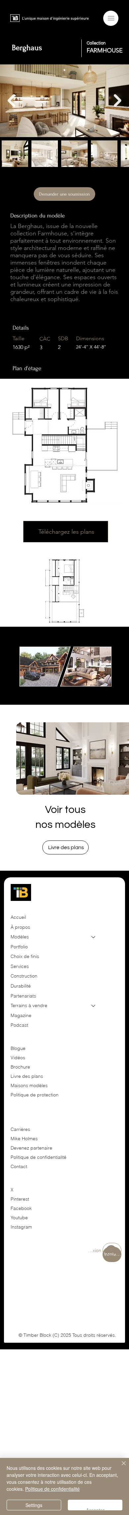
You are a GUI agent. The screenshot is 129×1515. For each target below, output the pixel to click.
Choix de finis (25, 956)
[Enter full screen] (107, 683)
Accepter (95, 1508)
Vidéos (18, 1058)
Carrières (20, 1129)
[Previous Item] (11, 100)
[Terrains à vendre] (93, 1006)
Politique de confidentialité (38, 1157)
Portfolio (19, 947)
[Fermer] (120, 1467)
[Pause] (24, 683)
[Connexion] (112, 1250)
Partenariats (23, 996)
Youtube (19, 1218)
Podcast (19, 1025)
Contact (19, 1166)
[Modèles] (93, 937)
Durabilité (21, 986)
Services (20, 966)
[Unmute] (35, 683)
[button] (65, 847)
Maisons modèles (29, 1085)
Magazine (21, 1015)
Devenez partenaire (32, 1148)
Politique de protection (35, 1095)
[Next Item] (117, 100)
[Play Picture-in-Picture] (96, 683)
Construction (24, 976)
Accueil (18, 917)
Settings (33, 1505)
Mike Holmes (25, 1139)
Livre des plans (27, 1076)
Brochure (20, 1067)
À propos (20, 927)
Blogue (18, 1048)
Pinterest (20, 1199)
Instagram (21, 1227)
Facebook (21, 1208)
